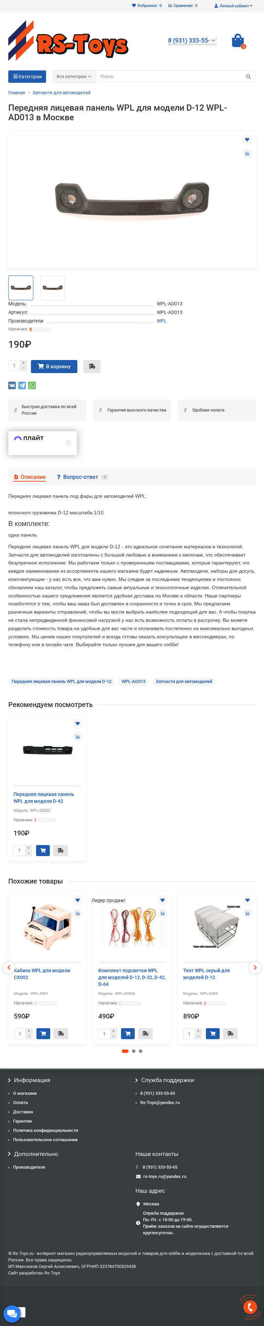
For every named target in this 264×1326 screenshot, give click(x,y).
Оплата (20, 1102)
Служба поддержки (167, 1080)
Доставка (23, 1111)
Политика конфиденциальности (45, 1130)
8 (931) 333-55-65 (157, 1093)
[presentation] (9, 968)
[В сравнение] (247, 153)
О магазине (25, 1093)
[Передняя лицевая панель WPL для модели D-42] (47, 751)
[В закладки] (247, 140)
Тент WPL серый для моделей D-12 (206, 974)
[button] (125, 1051)
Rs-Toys (52, 1273)
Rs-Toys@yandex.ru (160, 1102)
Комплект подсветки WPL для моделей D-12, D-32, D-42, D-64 (132, 977)
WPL (162, 321)
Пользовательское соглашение (45, 1139)
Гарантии (22, 1121)
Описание (33, 477)
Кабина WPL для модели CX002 (42, 974)
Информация (32, 1080)
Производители (29, 1167)
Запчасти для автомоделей (62, 92)
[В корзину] (43, 850)
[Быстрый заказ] (92, 366)
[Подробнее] (68, 443)
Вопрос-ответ (84, 477)
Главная (16, 92)
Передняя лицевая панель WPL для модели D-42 (43, 797)
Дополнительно (36, 1153)
